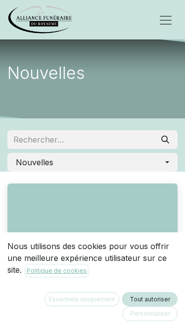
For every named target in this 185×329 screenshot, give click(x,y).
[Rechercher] (165, 139)
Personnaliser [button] (150, 313)
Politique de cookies (57, 270)
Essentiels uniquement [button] (82, 299)
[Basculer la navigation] (166, 19)
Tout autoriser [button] (150, 299)
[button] (92, 162)
